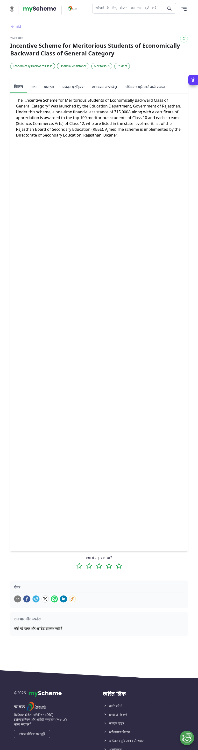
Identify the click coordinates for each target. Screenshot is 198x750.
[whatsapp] (54, 599)
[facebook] (26, 599)
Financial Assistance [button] (73, 66)
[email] (17, 599)
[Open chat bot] (187, 738)
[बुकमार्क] (184, 39)
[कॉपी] (72, 599)
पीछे (18, 26)
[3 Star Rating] (99, 566)
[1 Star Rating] (79, 566)
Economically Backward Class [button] (32, 66)
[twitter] (45, 599)
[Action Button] (39, 9)
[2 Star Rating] (89, 566)
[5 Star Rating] (119, 566)
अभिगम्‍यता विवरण (119, 732)
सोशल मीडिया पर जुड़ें (32, 734)
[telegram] (36, 599)
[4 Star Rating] (109, 566)
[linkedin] (63, 599)
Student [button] (122, 66)
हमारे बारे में (115, 706)
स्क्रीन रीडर (116, 723)
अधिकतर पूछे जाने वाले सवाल (126, 740)
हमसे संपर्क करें (118, 714)
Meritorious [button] (102, 66)
